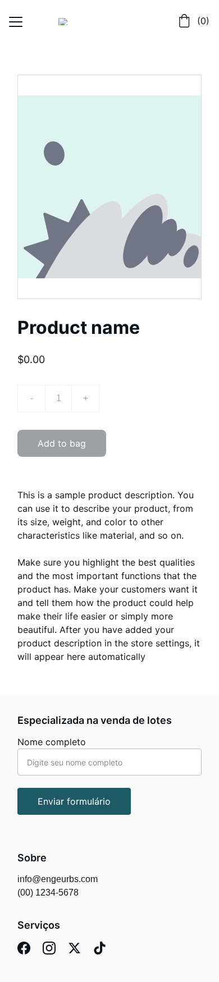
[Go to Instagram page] (49, 948)
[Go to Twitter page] (74, 948)
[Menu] (15, 22)
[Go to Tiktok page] (99, 948)
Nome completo (51, 741)
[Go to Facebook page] (23, 948)
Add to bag (62, 443)
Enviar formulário (74, 801)
